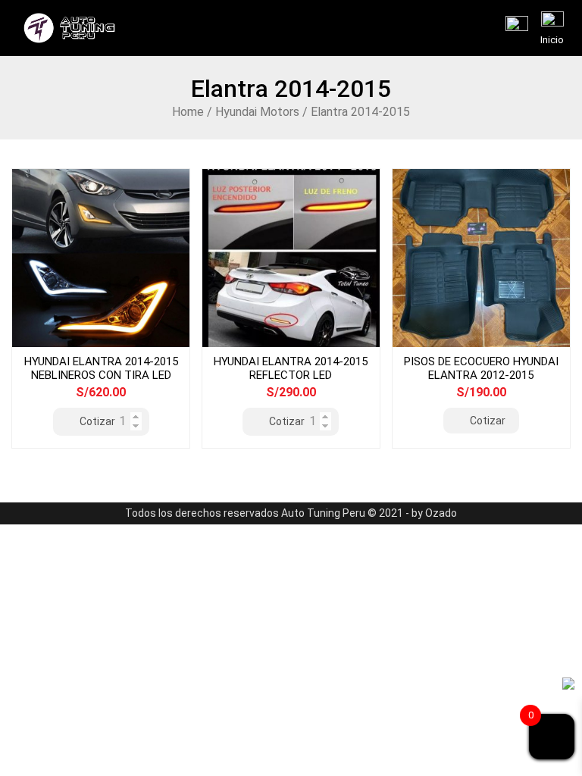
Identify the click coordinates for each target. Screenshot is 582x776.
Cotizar (97, 421)
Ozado (441, 513)
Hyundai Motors (257, 112)
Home (188, 112)
